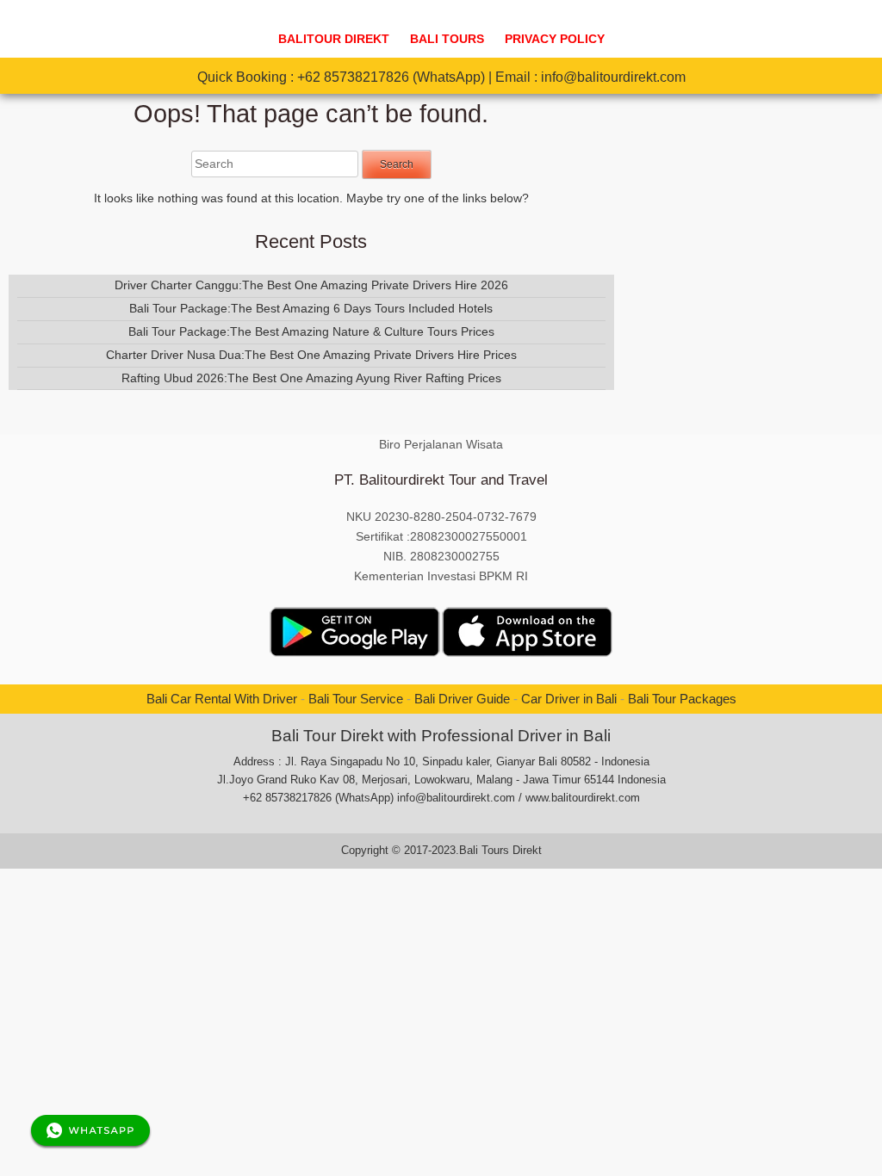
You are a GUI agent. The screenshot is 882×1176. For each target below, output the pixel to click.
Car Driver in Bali (569, 698)
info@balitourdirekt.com (613, 77)
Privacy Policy (555, 39)
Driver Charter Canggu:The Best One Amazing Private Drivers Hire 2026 (311, 285)
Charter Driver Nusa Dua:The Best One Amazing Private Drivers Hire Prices (311, 355)
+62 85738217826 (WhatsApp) (391, 77)
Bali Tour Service (355, 698)
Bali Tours (447, 39)
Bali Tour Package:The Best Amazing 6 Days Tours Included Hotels (311, 308)
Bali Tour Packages (682, 698)
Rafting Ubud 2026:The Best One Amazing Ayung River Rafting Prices (311, 378)
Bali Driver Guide (462, 698)
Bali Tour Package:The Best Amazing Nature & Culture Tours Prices (311, 331)
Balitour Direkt (333, 39)
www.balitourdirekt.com (582, 797)
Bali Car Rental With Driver (221, 698)
